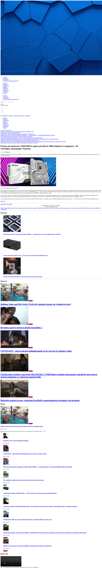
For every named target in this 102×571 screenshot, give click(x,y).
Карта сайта (6, 79)
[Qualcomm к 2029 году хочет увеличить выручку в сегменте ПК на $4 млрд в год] (6, 516)
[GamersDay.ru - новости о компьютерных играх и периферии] (16, 115)
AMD (2, 204)
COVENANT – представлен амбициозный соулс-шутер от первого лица (18, 134)
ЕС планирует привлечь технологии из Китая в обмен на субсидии (16, 136)
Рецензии (5, 92)
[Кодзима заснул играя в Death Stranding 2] (15, 324)
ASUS (4, 204)
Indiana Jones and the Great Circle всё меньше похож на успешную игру (17, 131)
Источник (3, 201)
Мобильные (6, 90)
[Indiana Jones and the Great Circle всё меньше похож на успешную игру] (15, 300)
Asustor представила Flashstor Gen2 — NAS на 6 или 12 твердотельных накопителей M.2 (22, 137)
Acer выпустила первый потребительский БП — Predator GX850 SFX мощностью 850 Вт (26, 208)
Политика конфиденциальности (11, 80)
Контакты (5, 78)
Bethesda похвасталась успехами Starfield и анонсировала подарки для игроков (19, 142)
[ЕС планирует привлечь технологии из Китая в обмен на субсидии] (6, 477)
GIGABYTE (9, 204)
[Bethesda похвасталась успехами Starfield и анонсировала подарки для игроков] (15, 397)
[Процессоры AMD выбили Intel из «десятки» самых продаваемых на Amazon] (12, 274)
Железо (5, 87)
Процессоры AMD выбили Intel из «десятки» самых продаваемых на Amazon (22, 276)
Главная (5, 83)
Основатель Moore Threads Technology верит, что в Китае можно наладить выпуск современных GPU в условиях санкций (29, 139)
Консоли (5, 89)
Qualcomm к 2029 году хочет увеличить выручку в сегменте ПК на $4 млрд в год (20, 140)
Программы (6, 85)
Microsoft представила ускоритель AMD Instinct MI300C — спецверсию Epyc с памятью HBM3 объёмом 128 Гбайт (28, 135)
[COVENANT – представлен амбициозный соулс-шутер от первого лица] (15, 347)
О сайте (5, 77)
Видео (4, 93)
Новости (5, 84)
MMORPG (5, 88)
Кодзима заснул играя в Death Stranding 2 (10, 132)
